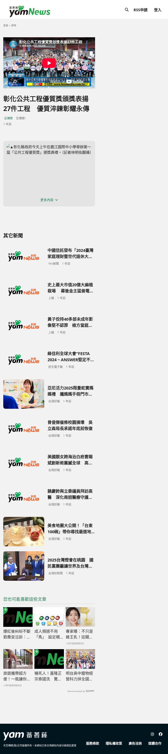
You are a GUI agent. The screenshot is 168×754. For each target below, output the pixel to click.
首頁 (5, 25)
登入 (157, 9)
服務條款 (92, 743)
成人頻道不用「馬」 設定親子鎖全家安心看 (49, 634)
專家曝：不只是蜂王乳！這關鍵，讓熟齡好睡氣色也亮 (79, 634)
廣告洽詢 (135, 743)
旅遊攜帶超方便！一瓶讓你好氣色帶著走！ (17, 676)
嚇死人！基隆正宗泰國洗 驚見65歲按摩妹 (48, 676)
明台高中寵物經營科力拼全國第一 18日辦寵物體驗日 (80, 676)
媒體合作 (154, 743)
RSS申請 (141, 9)
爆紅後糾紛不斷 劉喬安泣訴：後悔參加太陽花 (17, 634)
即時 (13, 25)
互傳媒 (8, 118)
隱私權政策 (114, 743)
